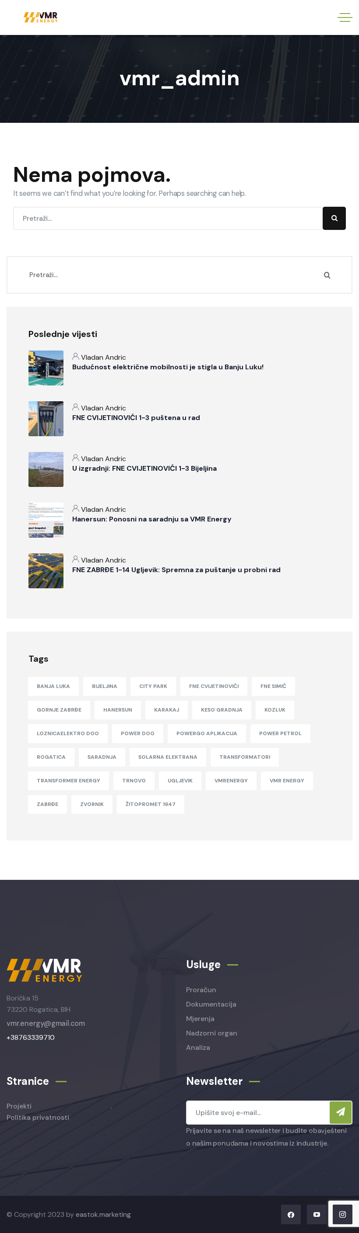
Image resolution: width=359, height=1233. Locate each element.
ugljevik (180, 780)
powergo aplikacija (206, 733)
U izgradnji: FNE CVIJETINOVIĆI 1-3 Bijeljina (144, 468)
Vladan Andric (103, 357)
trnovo (134, 780)
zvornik (92, 804)
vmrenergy (231, 780)
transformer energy (68, 780)
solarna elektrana (167, 757)
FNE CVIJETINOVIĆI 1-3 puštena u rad (136, 417)
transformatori (244, 757)
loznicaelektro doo (68, 733)
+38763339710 (31, 1037)
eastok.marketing (103, 1214)
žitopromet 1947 (151, 804)
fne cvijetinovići (214, 686)
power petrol (280, 733)
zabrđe (47, 804)
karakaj (166, 709)
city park (153, 686)
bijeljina (104, 686)
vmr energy (287, 780)
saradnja (102, 757)
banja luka (53, 686)
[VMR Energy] (41, 18)
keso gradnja (222, 709)
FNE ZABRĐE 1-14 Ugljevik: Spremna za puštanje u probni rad (176, 569)
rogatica (51, 757)
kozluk (274, 709)
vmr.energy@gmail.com (46, 1023)
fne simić (273, 686)
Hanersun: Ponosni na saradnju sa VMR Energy (152, 519)
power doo (138, 733)
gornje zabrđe (59, 709)
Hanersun (117, 709)
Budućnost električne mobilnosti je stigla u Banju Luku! (168, 367)
